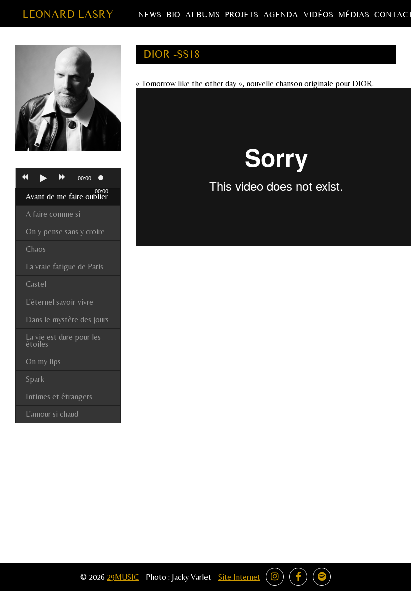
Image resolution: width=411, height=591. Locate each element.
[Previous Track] (25, 178)
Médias (353, 14)
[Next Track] (62, 178)
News (149, 14)
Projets (241, 14)
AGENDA (280, 14)
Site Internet (239, 577)
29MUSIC (123, 577)
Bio (173, 14)
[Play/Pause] (43, 178)
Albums (202, 14)
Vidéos (318, 14)
